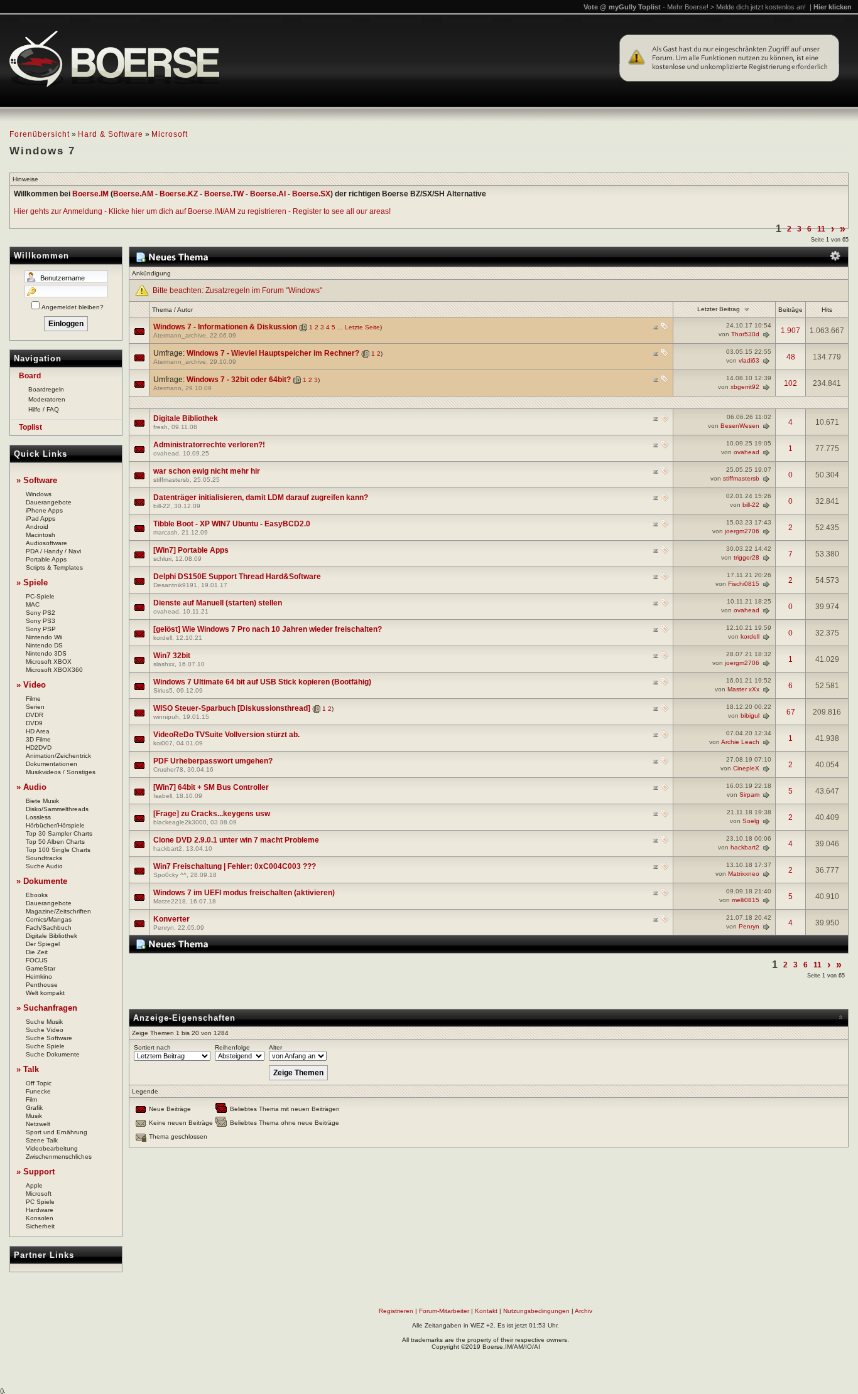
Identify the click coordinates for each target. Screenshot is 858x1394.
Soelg (750, 820)
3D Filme (38, 739)
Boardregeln (46, 389)
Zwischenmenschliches (59, 1156)
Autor (185, 309)
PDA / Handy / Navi (53, 551)
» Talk (27, 1069)
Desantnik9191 (175, 585)
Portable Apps (46, 559)
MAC (33, 604)
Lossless (38, 817)
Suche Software (49, 1038)
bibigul (750, 715)
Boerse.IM (90, 193)
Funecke (38, 1091)
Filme (33, 698)
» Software (36, 480)
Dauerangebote (49, 502)
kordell (162, 637)
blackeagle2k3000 (180, 822)
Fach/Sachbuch (49, 927)
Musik (34, 1115)
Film (31, 1099)
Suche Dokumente (53, 1054)
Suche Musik (44, 1021)
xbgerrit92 (744, 386)
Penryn (163, 927)
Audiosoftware (46, 543)
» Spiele (32, 582)
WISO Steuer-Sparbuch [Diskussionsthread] (231, 708)
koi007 (163, 743)
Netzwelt (38, 1123)
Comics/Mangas (49, 919)
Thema (162, 309)
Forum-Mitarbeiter (444, 1310)
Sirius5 (163, 690)
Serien (35, 706)
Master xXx (743, 689)
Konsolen (39, 1218)
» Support (35, 1171)
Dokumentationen (51, 763)
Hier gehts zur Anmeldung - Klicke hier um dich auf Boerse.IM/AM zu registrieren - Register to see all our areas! (202, 211)
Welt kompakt (45, 992)
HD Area (38, 731)
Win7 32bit (171, 655)
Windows (39, 494)
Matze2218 (169, 901)
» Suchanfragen (46, 1008)
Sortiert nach (152, 1047)
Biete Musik (42, 800)
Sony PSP (41, 628)
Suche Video (44, 1029)
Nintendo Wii (44, 637)
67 (790, 712)
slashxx (164, 664)
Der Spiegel (43, 943)
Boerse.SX (311, 193)
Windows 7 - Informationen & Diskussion (225, 326)
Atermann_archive (179, 335)
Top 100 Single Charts (58, 849)
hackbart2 (167, 848)
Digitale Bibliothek (51, 935)
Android (37, 526)
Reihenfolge (232, 1047)
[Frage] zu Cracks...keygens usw (211, 813)
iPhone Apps (44, 510)
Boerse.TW (224, 193)
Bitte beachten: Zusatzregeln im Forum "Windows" (237, 290)
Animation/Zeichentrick (58, 755)
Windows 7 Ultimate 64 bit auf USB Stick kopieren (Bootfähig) (262, 682)
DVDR (34, 714)
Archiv (583, 1310)
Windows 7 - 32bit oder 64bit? (239, 379)
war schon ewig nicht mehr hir (206, 471)
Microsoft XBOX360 (54, 669)
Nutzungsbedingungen (536, 1310)
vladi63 (749, 360)
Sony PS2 (40, 612)
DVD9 (34, 723)
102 (790, 383)
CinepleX (746, 768)
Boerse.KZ (179, 193)
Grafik (34, 1107)
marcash (165, 532)
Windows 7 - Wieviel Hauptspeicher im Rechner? (273, 353)
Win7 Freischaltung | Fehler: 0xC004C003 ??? (234, 866)
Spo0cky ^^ (170, 874)
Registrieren (396, 1310)
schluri (162, 558)
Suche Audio (44, 866)
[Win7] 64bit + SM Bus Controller (211, 787)
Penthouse (42, 984)
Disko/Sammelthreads (57, 809)
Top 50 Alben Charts (55, 841)
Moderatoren (46, 399)
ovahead (166, 453)
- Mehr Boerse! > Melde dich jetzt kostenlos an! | (757, 7)
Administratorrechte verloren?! (209, 444)
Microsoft (169, 134)
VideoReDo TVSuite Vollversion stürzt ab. (226, 734)
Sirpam (749, 794)
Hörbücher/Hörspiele (55, 825)
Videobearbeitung (52, 1148)
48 (790, 357)
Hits (827, 309)
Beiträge (790, 309)
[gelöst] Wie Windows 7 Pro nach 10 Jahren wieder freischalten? (267, 629)
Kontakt (486, 1310)
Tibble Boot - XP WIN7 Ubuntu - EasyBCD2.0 (231, 523)
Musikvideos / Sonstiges (60, 772)
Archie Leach (740, 741)
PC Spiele (40, 1201)
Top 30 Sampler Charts (59, 833)
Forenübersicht (39, 134)
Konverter (171, 919)
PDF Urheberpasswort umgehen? (213, 761)
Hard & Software (110, 134)
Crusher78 (168, 769)
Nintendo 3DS (46, 653)
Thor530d (745, 334)
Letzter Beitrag (718, 309)
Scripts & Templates (54, 567)
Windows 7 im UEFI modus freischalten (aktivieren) (244, 892)
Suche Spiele (45, 1046)
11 (821, 229)
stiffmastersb (171, 479)
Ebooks (37, 894)
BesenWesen (739, 425)
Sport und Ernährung (56, 1132)
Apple (34, 1185)
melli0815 (745, 900)
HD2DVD (39, 747)
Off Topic (39, 1083)
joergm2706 (742, 531)
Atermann (167, 388)
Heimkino (39, 976)
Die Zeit (37, 952)
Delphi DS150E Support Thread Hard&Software (237, 576)
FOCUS (37, 960)
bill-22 (161, 506)
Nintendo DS (44, 645)
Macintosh (40, 534)
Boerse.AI (268, 193)
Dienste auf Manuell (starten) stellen (217, 603)
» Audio (31, 787)
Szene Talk (42, 1140)
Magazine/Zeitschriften (58, 911)
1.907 (790, 330)
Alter (275, 1047)
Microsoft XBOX (49, 661)
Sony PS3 (40, 620)
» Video (31, 684)
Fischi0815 (743, 583)
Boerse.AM (133, 193)
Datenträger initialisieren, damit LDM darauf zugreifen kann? (260, 497)
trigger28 (746, 557)
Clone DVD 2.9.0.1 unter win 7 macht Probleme (236, 840)
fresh (160, 426)
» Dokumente (41, 881)
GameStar (40, 968)
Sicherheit (40, 1226)
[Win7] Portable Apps (191, 550)
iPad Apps (40, 518)
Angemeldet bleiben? (72, 307)
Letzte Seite (362, 327)
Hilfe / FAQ (43, 409)
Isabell (162, 795)
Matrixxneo (743, 873)
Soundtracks (44, 857)
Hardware (39, 1209)
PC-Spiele (40, 596)
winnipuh (166, 716)
